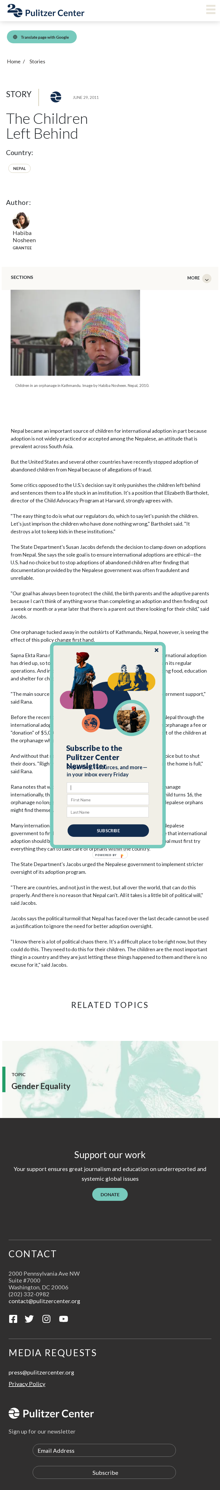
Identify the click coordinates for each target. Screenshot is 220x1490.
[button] (108, 756)
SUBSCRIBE (108, 830)
